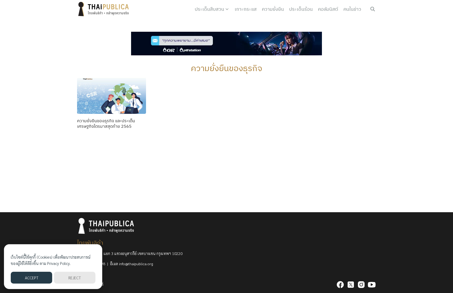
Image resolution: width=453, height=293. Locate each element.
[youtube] (372, 284)
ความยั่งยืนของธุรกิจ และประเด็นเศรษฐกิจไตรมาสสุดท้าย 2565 (106, 123)
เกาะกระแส (246, 9)
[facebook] (340, 284)
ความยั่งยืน (273, 9)
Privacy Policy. (59, 263)
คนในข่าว (352, 9)
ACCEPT (31, 277)
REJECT (74, 277)
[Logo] (104, 9)
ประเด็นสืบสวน (209, 9)
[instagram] (361, 284)
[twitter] (351, 284)
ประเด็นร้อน (301, 9)
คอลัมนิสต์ (328, 9)
